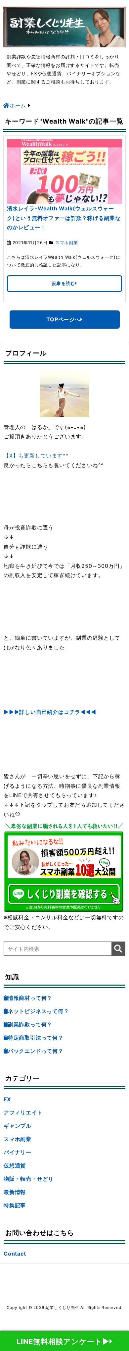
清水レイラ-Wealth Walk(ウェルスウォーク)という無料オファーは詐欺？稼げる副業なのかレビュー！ (64, 218)
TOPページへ (63, 319)
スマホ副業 (66, 242)
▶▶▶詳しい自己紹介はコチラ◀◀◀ (50, 712)
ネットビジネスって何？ (38, 1011)
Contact (15, 1253)
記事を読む (63, 283)
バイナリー (17, 1152)
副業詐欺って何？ (30, 1024)
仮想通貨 (15, 1165)
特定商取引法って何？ (36, 1037)
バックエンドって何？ (36, 1051)
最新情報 (15, 1192)
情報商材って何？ (30, 998)
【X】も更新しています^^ (36, 455)
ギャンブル (17, 1125)
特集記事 (15, 1205)
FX (7, 1099)
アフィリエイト (23, 1112)
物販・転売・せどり (29, 1178)
